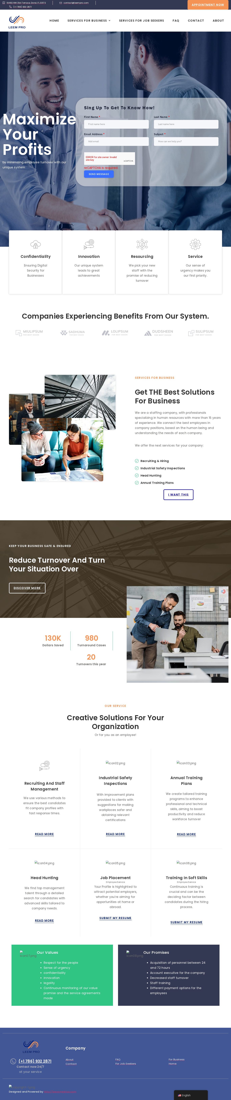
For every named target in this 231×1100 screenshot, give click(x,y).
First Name (92, 117)
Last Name (162, 117)
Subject (160, 134)
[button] (89, 20)
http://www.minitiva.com (60, 1091)
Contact (196, 21)
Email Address (94, 134)
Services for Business (87, 21)
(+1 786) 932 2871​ (35, 1061)
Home (54, 21)
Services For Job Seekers (141, 21)
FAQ (176, 21)
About (218, 21)
